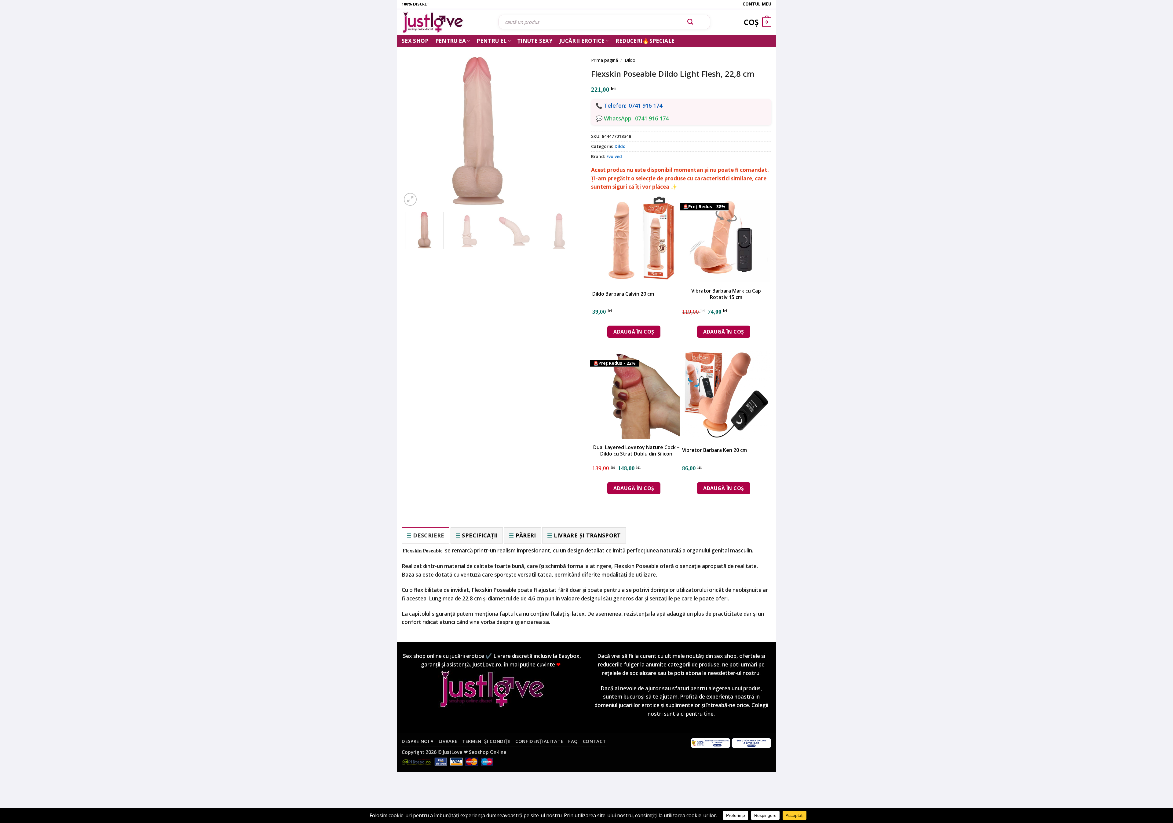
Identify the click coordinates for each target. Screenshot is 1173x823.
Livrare (448, 741)
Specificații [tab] (480, 535)
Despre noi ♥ (418, 741)
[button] (410, 199)
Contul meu (757, 4)
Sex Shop (415, 40)
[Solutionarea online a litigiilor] (751, 742)
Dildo (630, 60)
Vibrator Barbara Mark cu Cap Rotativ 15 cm (726, 294)
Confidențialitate (539, 741)
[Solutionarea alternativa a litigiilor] (710, 742)
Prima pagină (604, 60)
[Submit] (690, 22)
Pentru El (491, 40)
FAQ (573, 741)
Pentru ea (450, 40)
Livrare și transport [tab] (587, 535)
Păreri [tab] (526, 535)
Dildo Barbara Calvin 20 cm (623, 294)
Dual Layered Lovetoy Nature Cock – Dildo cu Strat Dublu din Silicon (636, 450)
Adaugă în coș (633, 331)
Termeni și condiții (486, 741)
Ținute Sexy (535, 40)
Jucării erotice (582, 40)
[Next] (568, 123)
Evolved (614, 156)
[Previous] (415, 123)
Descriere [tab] (428, 535)
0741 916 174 (645, 105)
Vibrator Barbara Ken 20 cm (714, 450)
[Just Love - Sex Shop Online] (445, 22)
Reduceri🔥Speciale (645, 40)
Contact (594, 741)
